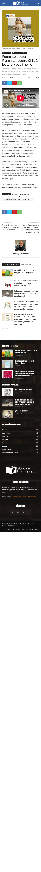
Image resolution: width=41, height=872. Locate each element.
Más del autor (26, 264)
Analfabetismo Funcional (23, 389)
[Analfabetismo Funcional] (7, 392)
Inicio (3, 8)
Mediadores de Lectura (24, 197)
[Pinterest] (14, 83)
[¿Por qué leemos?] (7, 413)
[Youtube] (28, 512)
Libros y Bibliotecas (11, 78)
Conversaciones (12, 8)
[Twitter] (9, 83)
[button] (3, 3)
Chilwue (32, 523)
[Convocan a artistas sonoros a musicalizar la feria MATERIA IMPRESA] (7, 283)
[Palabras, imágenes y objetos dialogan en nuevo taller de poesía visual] (7, 293)
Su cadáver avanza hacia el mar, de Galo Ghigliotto (26, 351)
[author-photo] (20, 251)
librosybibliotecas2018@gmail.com (24, 497)
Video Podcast (27, 199)
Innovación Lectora (9, 197)
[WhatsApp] (19, 83)
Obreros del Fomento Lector (28, 8)
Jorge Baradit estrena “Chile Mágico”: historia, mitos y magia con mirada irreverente (30, 228)
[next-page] (7, 329)
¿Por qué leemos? (21, 411)
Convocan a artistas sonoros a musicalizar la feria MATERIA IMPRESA (26, 283)
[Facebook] (4, 83)
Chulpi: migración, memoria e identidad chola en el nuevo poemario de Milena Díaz (25, 373)
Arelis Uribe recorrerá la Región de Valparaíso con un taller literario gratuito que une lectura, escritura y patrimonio (26, 319)
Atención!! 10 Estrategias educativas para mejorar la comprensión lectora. (24, 402)
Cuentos (14, 194)
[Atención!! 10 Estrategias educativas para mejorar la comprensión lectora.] (7, 402)
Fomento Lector (24, 194)
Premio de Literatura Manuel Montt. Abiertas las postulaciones (10, 227)
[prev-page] (3, 329)
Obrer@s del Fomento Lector (12, 199)
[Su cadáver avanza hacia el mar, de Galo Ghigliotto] (7, 272)
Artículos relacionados (11, 264)
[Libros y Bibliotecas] (20, 469)
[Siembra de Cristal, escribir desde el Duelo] (7, 364)
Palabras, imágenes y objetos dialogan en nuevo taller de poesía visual (26, 293)
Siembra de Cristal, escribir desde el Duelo (24, 362)
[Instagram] (18, 512)
